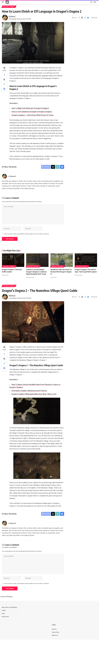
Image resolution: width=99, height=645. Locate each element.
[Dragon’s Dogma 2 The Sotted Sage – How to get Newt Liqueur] (86, 260)
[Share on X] (82, 17)
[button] (3, 2)
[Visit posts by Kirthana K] (5, 18)
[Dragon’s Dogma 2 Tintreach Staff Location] (13, 260)
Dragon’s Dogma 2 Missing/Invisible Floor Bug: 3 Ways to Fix (34, 394)
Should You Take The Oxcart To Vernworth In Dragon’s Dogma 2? (61, 272)
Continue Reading (6, 596)
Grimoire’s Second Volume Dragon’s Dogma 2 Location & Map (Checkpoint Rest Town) (36, 272)
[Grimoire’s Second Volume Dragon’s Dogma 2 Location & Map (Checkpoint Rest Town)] (37, 260)
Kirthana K (12, 16)
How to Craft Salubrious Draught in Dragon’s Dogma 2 (32, 112)
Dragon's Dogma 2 (9, 6)
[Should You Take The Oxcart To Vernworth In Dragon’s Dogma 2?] (61, 260)
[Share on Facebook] (79, 17)
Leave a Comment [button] (10, 547)
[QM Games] (7, 2)
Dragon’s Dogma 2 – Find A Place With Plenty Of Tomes (33, 115)
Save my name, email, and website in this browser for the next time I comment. (26, 234)
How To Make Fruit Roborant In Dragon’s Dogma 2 (30, 108)
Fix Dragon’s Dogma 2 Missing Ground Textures (29, 391)
